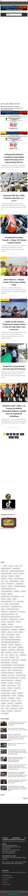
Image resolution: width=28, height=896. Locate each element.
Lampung (11, 637)
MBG (9, 647)
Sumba (14, 693)
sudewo (9, 688)
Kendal (3, 215)
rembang (3, 675)
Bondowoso (19, 583)
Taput (19, 700)
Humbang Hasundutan (7, 614)
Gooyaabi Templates (14, 894)
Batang (3, 344)
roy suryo (11, 675)
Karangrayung (5, 629)
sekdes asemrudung (7, 680)
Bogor (3, 583)
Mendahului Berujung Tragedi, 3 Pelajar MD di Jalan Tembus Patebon (14, 240)
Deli (23, 596)
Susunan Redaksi (6, 884)
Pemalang (3, 257)
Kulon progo (10, 634)
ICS (17, 614)
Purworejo (19, 672)
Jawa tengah (10, 621)
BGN (2, 581)
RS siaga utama (20, 675)
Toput (7, 708)
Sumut (14, 695)
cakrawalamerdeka (19, 586)
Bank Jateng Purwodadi (17, 571)
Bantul (16, 573)
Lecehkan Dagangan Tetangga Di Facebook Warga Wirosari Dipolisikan (17, 781)
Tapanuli (13, 700)
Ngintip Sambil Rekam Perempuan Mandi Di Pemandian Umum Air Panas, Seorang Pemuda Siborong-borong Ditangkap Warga (14, 737)
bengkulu (4, 578)
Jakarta (22, 619)
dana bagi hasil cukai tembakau (10, 596)
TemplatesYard (15, 891)
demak (3, 599)
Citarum (3, 593)
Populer (3, 670)
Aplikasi (11, 565)
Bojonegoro (10, 583)
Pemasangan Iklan (7, 875)
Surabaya (20, 695)
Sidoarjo (17, 683)
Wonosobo (17, 710)
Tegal (3, 705)
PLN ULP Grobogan (6, 665)
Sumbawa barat (5, 695)
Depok (14, 599)
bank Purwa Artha (6, 573)
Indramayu (4, 619)
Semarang (18, 680)
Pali (2, 657)
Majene (11, 644)
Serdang (3, 683)
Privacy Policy (5, 880)
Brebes (10, 586)
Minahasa (4, 649)
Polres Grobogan (6, 667)
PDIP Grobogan (5, 660)
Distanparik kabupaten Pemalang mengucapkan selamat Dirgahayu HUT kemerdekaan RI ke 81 (12, 108)
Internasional (13, 619)
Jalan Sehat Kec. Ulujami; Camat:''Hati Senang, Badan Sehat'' (14, 282)
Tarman (3, 703)
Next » (11, 437)
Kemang (3, 632)
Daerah (10, 593)
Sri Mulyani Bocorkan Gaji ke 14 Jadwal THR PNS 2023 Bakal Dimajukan (17, 723)
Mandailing (18, 644)
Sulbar (14, 690)
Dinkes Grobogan (6, 601)
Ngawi (22, 652)
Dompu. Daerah (4, 299)
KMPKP (21, 632)
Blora (22, 581)
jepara (18, 621)
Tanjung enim (5, 700)
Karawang (14, 629)
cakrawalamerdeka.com (8, 588)
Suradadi (4, 698)
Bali (21, 565)
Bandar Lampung (6, 568)
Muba (2, 652)
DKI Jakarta (20, 601)
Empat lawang (5, 606)
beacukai (11, 576)
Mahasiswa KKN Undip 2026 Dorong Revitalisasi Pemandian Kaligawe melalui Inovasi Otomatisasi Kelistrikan (14, 410)
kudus (3, 634)
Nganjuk (15, 652)
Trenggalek (14, 708)
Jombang (3, 624)
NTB (2, 655)
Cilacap (23, 591)
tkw (2, 708)
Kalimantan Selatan (7, 627)
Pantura (3, 132)
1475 (22, 434)
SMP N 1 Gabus (11, 685)
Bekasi (18, 576)
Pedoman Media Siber (7, 877)
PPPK (9, 670)
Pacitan (11, 655)
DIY (14, 601)
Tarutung (10, 703)
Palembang (23, 655)
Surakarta (12, 698)
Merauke (20, 647)
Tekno (8, 705)
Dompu (6, 604)
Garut (3, 609)
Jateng (3, 621)
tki (22, 705)
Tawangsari (18, 703)
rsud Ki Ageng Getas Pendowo (10, 677)
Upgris (3, 710)
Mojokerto (12, 649)
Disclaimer (5, 882)
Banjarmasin (16, 568)
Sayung (23, 677)
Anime (5, 565)
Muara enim (20, 649)
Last (16, 437)
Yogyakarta (4, 713)
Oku (6, 655)
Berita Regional (18, 578)
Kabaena (10, 624)
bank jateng (4, 571)
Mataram (3, 647)
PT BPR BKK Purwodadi (7, 672)
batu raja (4, 576)
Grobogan (4, 611)
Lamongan (4, 637)
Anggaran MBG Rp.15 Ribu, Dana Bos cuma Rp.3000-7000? (14, 198)
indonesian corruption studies (10, 616)
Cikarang (16, 591)
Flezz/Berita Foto (16, 606)
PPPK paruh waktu (17, 670)
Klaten (3, 384)
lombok (18, 637)
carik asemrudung (6, 591)
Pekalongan (15, 660)
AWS (16, 565)
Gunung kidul (13, 611)
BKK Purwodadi (14, 581)
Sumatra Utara (5, 693)
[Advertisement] (14, 31)
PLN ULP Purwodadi (18, 665)
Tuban (21, 708)
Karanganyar (18, 627)
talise (18, 698)
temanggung (15, 705)
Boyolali (3, 586)
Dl (2, 604)
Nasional (8, 652)
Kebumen (21, 629)
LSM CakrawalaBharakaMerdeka (10, 642)
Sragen (3, 688)
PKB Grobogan (5, 662)
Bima (6, 581)
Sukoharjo (17, 688)
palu (6, 657)
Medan (14, 647)
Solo (18, 685)
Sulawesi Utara (5, 690)
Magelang (4, 644)
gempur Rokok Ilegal (13, 609)
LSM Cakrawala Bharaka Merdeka (10, 639)
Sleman (3, 685)
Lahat (17, 634)
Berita (10, 578)
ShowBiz (10, 683)
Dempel (9, 599)
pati (17, 657)
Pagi (17, 655)
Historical (22, 611)
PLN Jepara (14, 662)
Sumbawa (20, 693)
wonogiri (10, 710)
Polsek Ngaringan (18, 667)
